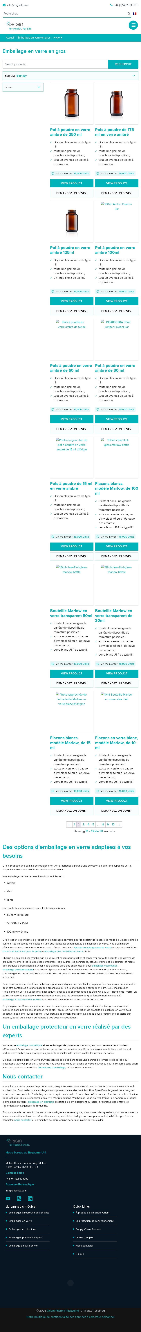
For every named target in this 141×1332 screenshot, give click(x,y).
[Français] (134, 13)
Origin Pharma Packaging (63, 1311)
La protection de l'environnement (94, 1221)
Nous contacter (84, 1245)
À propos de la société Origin (92, 1212)
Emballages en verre (20, 1221)
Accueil (10, 37)
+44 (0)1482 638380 (126, 5)
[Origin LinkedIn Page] (30, 1198)
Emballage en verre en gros (33, 37)
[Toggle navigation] (133, 25)
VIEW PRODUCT (71, 183)
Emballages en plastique (22, 1229)
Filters (8, 87)
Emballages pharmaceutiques (25, 1237)
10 (113, 824)
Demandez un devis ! (71, 193)
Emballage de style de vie (23, 1245)
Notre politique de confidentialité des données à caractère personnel (70, 1317)
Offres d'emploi (84, 1237)
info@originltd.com (18, 5)
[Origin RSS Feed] (19, 1198)
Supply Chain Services (88, 1229)
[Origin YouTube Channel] (8, 1198)
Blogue (80, 1254)
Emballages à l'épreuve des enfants (29, 1212)
